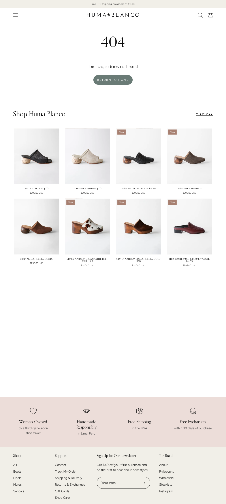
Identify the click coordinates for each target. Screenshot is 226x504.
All (15, 465)
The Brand (166, 456)
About (163, 465)
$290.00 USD (36, 193)
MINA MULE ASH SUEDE (190, 189)
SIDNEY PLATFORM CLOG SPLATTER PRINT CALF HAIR (87, 260)
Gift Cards (62, 491)
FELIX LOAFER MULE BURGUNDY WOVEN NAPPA (189, 260)
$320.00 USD (87, 265)
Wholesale (166, 478)
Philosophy (166, 471)
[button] (200, 15)
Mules (17, 485)
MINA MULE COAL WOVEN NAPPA (138, 189)
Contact (60, 465)
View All (204, 113)
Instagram (166, 491)
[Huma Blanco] (113, 15)
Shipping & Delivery (68, 478)
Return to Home (113, 79)
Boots (17, 471)
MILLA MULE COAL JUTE (37, 189)
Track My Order (66, 471)
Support (60, 456)
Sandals (18, 491)
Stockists (165, 485)
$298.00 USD (189, 265)
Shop (17, 456)
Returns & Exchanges (70, 485)
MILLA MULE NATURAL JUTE (87, 189)
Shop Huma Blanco (39, 114)
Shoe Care (62, 498)
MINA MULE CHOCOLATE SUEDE (36, 259)
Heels (17, 478)
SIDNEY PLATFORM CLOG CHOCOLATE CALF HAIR (139, 260)
